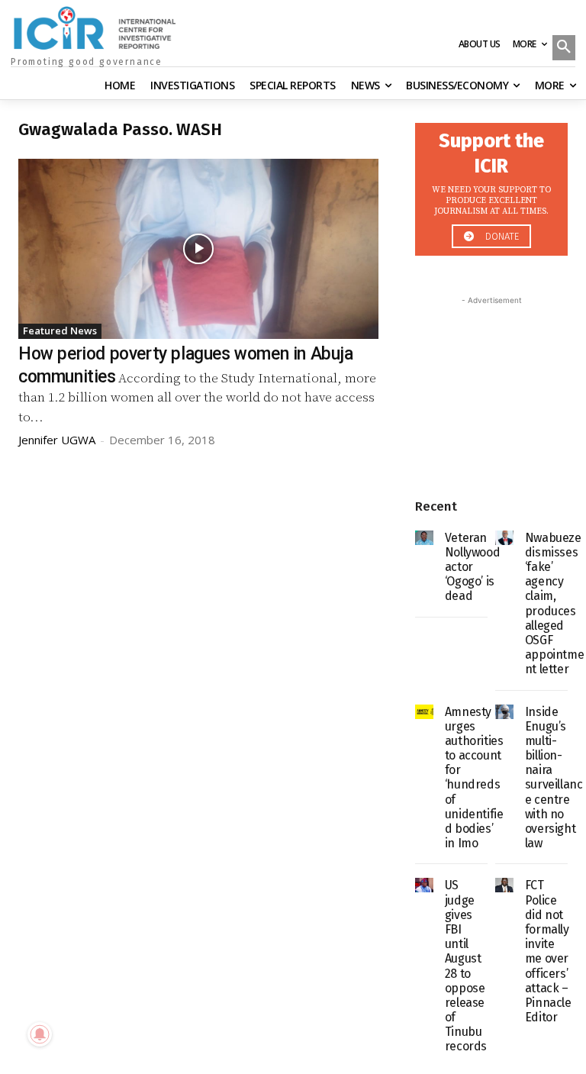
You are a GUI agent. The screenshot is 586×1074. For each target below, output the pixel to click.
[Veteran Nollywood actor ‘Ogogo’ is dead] (424, 538)
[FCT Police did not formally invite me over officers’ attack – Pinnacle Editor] (504, 885)
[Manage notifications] (39, 1034)
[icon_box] (491, 184)
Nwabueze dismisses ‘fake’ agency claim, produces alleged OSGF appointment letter (554, 604)
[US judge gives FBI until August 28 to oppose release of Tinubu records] (424, 885)
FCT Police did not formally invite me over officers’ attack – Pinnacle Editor (548, 951)
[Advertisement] (491, 384)
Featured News (60, 330)
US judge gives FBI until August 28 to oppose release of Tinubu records (466, 965)
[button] (563, 48)
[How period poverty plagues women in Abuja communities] (198, 249)
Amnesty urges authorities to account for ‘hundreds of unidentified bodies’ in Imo (474, 778)
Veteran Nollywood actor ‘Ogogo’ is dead (472, 567)
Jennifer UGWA (56, 439)
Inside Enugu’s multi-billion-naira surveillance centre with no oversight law (554, 778)
